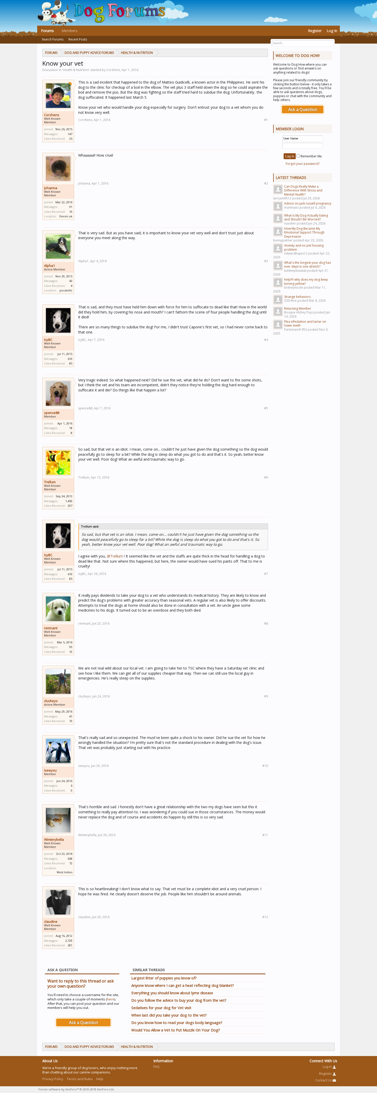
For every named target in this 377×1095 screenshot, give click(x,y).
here (110, 999)
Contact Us (324, 1080)
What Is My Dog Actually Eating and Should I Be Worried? (306, 217)
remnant (50, 628)
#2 (266, 183)
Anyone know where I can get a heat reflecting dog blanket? (182, 985)
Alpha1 (49, 265)
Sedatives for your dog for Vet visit (161, 1007)
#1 (266, 120)
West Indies (64, 872)
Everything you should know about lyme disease (172, 992)
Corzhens (51, 115)
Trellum (50, 482)
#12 (265, 917)
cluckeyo (51, 701)
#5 (266, 408)
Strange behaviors (297, 297)
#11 (265, 835)
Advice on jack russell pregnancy (307, 203)
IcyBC (48, 340)
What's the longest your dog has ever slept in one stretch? (307, 264)
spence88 (51, 413)
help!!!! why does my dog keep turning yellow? (306, 281)
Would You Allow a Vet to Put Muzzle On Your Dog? (175, 1029)
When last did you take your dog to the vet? (169, 1015)
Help (99, 1079)
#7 (266, 574)
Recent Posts (77, 39)
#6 (266, 477)
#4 (266, 340)
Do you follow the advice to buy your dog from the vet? (178, 1000)
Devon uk (65, 216)
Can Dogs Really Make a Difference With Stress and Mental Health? (303, 190)
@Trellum (115, 556)
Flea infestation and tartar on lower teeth (305, 323)
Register (315, 30)
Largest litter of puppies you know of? (164, 977)
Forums (47, 30)
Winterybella (54, 839)
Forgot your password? (303, 163)
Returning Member (297, 308)
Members (69, 30)
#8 (266, 623)
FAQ (156, 1066)
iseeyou (50, 770)
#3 (266, 261)
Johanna (50, 188)
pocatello (65, 290)
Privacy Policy (52, 1079)
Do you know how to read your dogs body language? (176, 1022)
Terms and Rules (80, 1079)
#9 (266, 696)
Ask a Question (83, 1022)
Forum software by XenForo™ (76, 1089)
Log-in (328, 1066)
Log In (332, 30)
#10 (265, 766)
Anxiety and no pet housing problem (304, 247)
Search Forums (52, 39)
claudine (50, 921)
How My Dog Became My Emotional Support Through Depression (304, 232)
